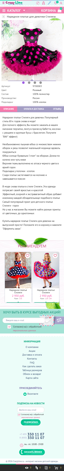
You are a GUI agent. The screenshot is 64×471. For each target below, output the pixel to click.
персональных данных (24, 330)
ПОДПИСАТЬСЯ (53, 320)
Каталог (13, 10)
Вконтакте (32, 393)
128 (46, 298)
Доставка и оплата (32, 354)
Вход (43, 3)
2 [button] (29, 82)
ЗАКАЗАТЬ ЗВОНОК (33, 451)
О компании (32, 347)
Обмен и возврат (32, 374)
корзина (51, 10)
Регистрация (49, 3)
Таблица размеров (32, 370)
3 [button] (35, 82)
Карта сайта (32, 377)
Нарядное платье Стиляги (18, 291)
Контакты (32, 358)
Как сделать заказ (32, 366)
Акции (32, 350)
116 (20, 298)
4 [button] (40, 82)
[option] (32, 50)
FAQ (32, 362)
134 (50, 298)
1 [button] (23, 82)
